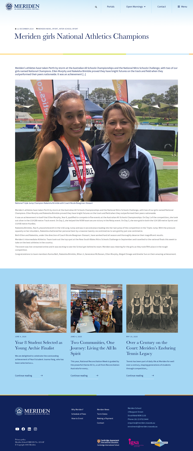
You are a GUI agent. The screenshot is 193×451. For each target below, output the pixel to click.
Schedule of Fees (78, 414)
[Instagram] (35, 429)
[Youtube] (17, 429)
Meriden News (44, 29)
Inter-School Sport (68, 29)
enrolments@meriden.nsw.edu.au (142, 426)
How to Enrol (77, 418)
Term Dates (102, 414)
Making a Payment (105, 418)
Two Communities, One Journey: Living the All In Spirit (93, 348)
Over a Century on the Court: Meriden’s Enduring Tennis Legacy (151, 348)
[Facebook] (23, 429)
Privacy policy (20, 440)
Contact (100, 422)
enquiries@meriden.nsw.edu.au (141, 423)
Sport (55, 29)
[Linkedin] (29, 429)
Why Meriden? (77, 409)
